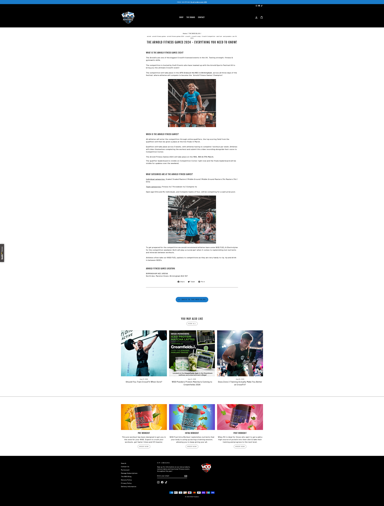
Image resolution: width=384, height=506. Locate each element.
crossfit (187, 36)
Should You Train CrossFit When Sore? (144, 382)
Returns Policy (126, 480)
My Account (125, 470)
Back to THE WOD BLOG (193, 299)
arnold (149, 36)
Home (185, 33)
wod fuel (219, 36)
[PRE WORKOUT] (144, 417)
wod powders (227, 36)
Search (123, 463)
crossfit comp (196, 36)
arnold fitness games (159, 36)
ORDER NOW (144, 446)
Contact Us (125, 466)
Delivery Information (128, 486)
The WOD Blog (126, 476)
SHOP (181, 17)
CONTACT (201, 17)
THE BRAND (190, 17)
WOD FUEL (220, 247)
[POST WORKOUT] (240, 417)
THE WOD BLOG (194, 33)
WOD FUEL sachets (175, 257)
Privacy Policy (126, 483)
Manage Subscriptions (129, 473)
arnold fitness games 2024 (175, 36)
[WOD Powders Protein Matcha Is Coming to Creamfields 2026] (192, 353)
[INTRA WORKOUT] (192, 417)
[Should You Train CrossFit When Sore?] (144, 353)
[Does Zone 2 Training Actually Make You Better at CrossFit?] (240, 353)
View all (192, 323)
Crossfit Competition (208, 36)
